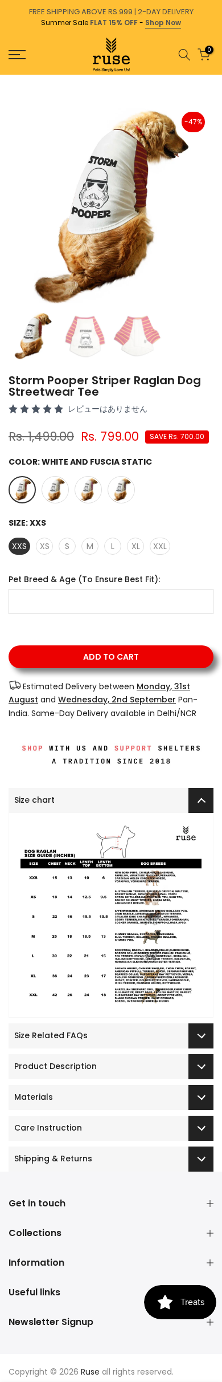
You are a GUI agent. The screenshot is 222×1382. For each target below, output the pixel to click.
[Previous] (8, 80)
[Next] (214, 80)
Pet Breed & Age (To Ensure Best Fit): (84, 579)
